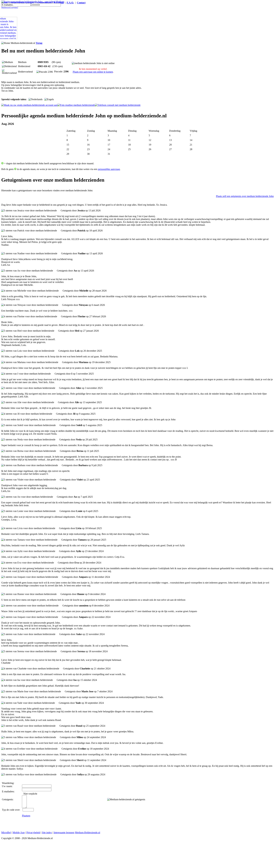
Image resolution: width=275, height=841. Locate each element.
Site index (47, 832)
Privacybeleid (33, 832)
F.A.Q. (70, 2)
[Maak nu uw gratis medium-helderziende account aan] (29, 105)
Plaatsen (26, 815)
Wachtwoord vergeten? (9, 7)
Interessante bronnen (64, 832)
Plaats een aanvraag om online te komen (93, 71)
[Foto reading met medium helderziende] (76, 105)
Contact (81, 2)
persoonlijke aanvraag (109, 169)
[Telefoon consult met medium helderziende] (118, 105)
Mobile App (19, 832)
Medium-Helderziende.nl (87, 832)
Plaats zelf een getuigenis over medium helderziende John (245, 196)
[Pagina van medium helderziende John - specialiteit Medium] (32, 1)
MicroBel (6, 832)
